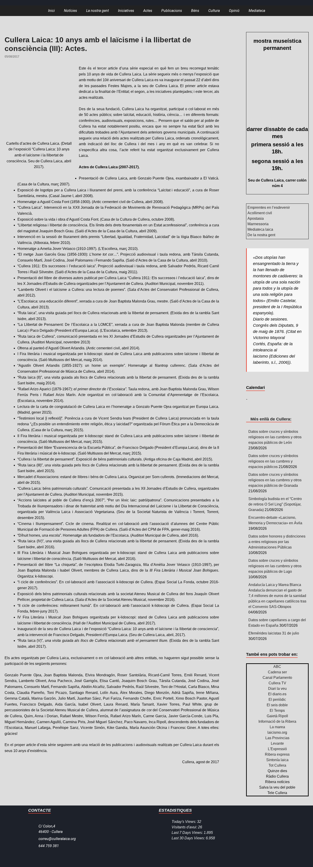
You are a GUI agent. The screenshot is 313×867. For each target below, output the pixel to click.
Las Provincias (277, 738)
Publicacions (171, 10)
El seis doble (277, 705)
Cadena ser (277, 672)
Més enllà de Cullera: (270, 419)
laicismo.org (277, 732)
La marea (277, 727)
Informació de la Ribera (277, 721)
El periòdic (277, 699)
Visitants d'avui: (185, 827)
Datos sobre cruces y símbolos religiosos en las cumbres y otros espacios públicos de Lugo (275, 566)
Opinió (234, 10)
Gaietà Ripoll (277, 716)
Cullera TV (277, 683)
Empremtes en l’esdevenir (268, 207)
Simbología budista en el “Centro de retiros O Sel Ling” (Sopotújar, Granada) (275, 504)
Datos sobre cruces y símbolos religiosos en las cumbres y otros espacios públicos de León (275, 437)
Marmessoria (258, 224)
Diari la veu (277, 688)
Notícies (70, 10)
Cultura (214, 10)
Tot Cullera (277, 765)
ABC (277, 667)
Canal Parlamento (277, 678)
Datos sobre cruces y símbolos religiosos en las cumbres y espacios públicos (273, 461)
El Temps (277, 710)
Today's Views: (184, 822)
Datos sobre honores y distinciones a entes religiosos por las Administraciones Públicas (276, 541)
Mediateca (257, 10)
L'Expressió (277, 749)
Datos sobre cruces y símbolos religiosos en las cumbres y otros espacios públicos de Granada (275, 480)
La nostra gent (97, 10)
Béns (195, 10)
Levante (277, 743)
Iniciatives (126, 10)
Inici (51, 10)
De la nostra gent (261, 235)
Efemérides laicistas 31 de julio (273, 633)
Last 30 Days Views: (189, 838)
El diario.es (277, 694)
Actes (147, 10)
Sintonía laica (277, 760)
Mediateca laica (260, 229)
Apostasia (255, 218)
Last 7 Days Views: (188, 833)
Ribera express (277, 754)
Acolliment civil (259, 213)
